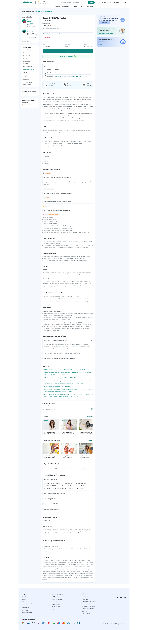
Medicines (30, 11)
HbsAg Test (56, 488)
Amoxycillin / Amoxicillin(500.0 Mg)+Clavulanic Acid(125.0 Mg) (71, 76)
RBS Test (77, 488)
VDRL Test (46, 483)
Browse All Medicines (57, 599)
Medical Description (28, 50)
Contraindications (27, 55)
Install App (104, 22)
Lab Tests (74, 6)
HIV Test (71, 488)
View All (89, 416)
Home (24, 11)
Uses (24, 52)
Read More (54, 30)
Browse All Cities (56, 604)
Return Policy (84, 611)
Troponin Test (47, 485)
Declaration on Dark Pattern (88, 606)
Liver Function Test (64, 485)
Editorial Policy (85, 596)
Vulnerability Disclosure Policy (88, 601)
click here (44, 579)
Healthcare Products (27, 612)
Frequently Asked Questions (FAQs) (27, 83)
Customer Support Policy (87, 608)
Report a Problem (26, 105)
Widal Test (77, 483)
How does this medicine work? (29, 75)
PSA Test (70, 483)
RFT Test (83, 488)
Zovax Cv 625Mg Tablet (44, 11)
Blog (23, 601)
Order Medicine (25, 610)
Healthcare (65, 6)
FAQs (53, 609)
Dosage (25, 72)
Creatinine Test (47, 488)
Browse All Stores (56, 606)
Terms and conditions (86, 604)
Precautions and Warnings (27, 62)
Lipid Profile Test (82, 485)
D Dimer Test (73, 485)
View (99, 44)
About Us (24, 596)
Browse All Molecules (57, 601)
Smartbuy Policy (85, 613)
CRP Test (64, 483)
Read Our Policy (26, 94)
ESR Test (83, 483)
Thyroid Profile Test (55, 483)
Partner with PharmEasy (28, 604)
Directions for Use (27, 66)
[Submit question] (92, 409)
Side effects (26, 58)
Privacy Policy (85, 599)
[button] (75, 2)
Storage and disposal (28, 69)
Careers (24, 599)
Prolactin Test (63, 488)
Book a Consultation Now (105, 33)
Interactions (26, 79)
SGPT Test (55, 485)
